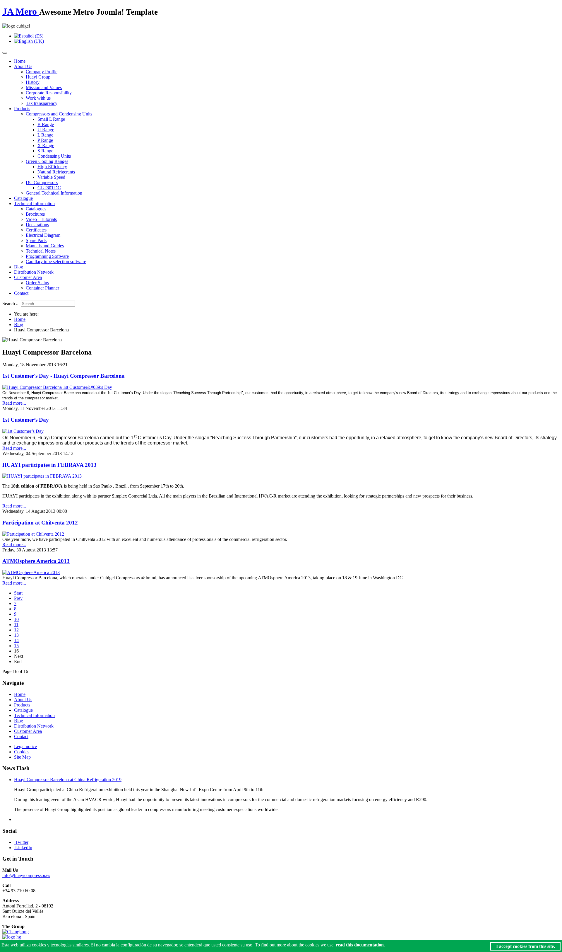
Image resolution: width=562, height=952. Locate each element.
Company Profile (41, 71)
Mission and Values (44, 87)
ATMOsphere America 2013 (36, 561)
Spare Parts (36, 240)
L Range (45, 134)
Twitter (21, 842)
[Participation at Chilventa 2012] (33, 534)
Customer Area (28, 277)
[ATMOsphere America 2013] (31, 572)
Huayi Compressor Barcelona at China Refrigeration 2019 (67, 779)
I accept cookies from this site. (525, 946)
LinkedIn (23, 847)
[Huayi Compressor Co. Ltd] (11, 936)
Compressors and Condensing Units (59, 113)
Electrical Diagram (43, 235)
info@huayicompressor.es (26, 875)
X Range (45, 145)
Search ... (11, 303)
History (33, 82)
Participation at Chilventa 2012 (40, 523)
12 (16, 629)
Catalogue (23, 198)
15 (16, 645)
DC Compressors (42, 182)
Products (22, 108)
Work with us (38, 98)
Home (19, 61)
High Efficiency (52, 166)
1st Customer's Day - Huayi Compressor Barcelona (63, 376)
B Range (45, 124)
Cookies (21, 751)
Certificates (36, 229)
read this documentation (360, 944)
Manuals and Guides (45, 245)
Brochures (35, 214)
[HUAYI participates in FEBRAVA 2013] (42, 476)
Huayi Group (38, 76)
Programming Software (47, 256)
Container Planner (42, 287)
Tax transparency (41, 103)
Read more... (14, 403)
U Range (45, 129)
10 (16, 619)
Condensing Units (54, 156)
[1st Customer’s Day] (23, 431)
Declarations (37, 224)
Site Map (22, 757)
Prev (18, 598)
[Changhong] (15, 931)
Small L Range (51, 119)
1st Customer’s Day (25, 420)
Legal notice (25, 746)
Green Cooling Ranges (47, 161)
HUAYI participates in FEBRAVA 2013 (49, 465)
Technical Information (34, 203)
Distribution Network (34, 272)
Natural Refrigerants (56, 171)
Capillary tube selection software (56, 261)
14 (16, 640)
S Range (45, 150)
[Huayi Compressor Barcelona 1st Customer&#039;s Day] (57, 387)
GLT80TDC (49, 187)
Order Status (37, 282)
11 (16, 624)
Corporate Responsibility (49, 92)
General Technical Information (54, 192)
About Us (23, 66)
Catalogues (36, 208)
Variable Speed (51, 177)
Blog (18, 266)
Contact (21, 293)
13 (16, 635)
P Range (45, 140)
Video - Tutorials (41, 219)
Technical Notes (41, 250)
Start (18, 592)
